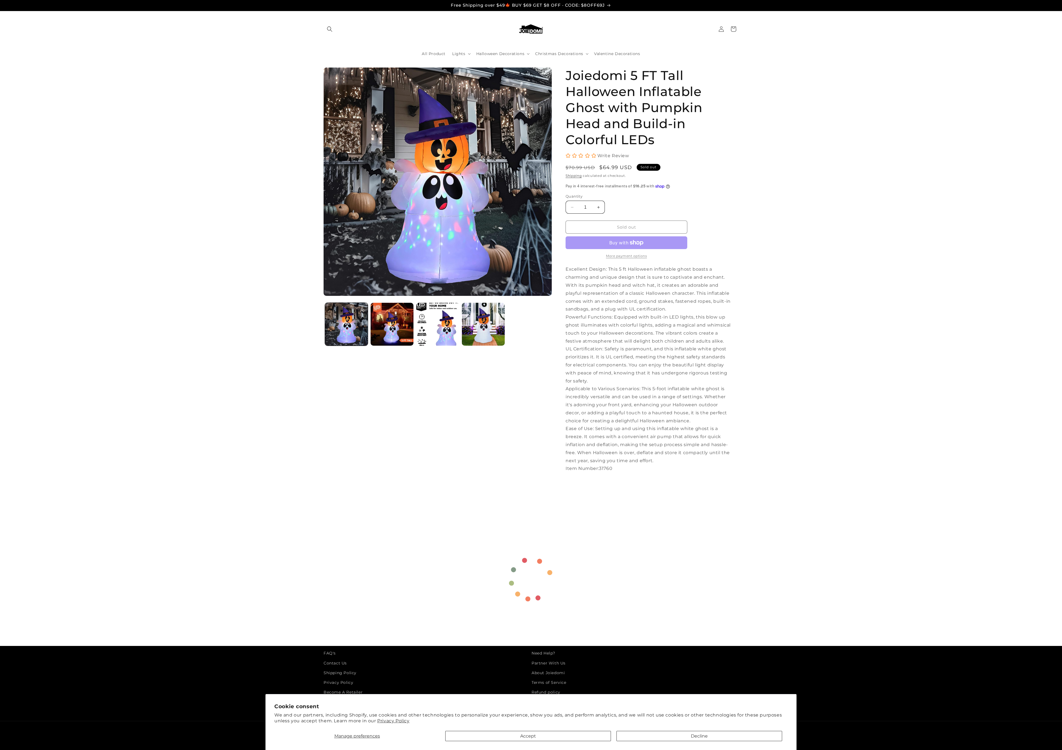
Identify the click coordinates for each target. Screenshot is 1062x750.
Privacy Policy (393, 720)
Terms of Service (549, 682)
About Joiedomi (548, 672)
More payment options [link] (626, 256)
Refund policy (546, 692)
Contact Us (335, 663)
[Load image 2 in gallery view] (392, 324)
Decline (699, 736)
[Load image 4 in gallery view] (483, 324)
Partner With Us (549, 663)
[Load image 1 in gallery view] (346, 324)
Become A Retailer (343, 692)
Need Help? (543, 653)
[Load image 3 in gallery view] (437, 324)
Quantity (574, 196)
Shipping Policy (340, 672)
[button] (330, 29)
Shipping (574, 176)
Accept (528, 736)
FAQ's (330, 653)
